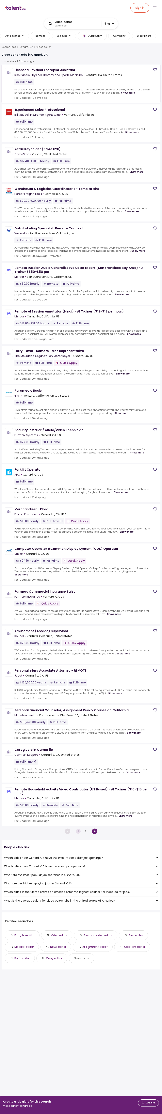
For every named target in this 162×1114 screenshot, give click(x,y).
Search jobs (9, 47)
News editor (58, 947)
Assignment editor (95, 947)
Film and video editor (98, 935)
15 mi (107, 24)
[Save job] (155, 69)
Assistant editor (134, 947)
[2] (94, 831)
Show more (128, 92)
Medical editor (24, 947)
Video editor (59, 935)
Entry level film (24, 935)
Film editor (136, 935)
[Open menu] (155, 8)
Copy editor (54, 958)
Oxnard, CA (26, 47)
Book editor (22, 958)
